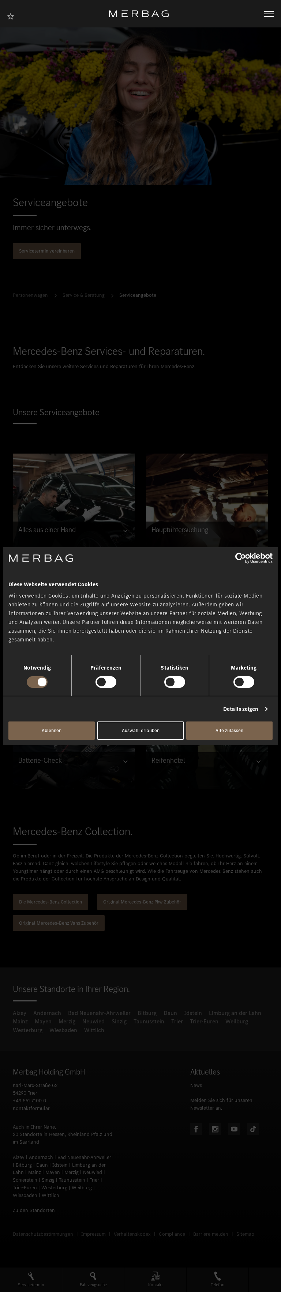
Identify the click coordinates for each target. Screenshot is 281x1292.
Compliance (172, 1234)
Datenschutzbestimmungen (43, 1234)
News (196, 1085)
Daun (170, 1013)
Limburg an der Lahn (235, 1013)
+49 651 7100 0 (29, 1100)
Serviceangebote (137, 295)
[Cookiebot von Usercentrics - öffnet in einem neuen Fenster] (241, 557)
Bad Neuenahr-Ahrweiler (99, 1013)
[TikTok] (253, 1129)
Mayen (43, 1021)
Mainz (20, 1021)
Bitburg (147, 1013)
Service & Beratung (84, 295)
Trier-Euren (204, 1021)
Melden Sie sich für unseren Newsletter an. (221, 1104)
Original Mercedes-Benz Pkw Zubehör (142, 902)
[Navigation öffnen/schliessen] (269, 14)
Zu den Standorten (34, 1210)
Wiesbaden (63, 1030)
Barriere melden (210, 1234)
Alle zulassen (229, 730)
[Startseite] (141, 13)
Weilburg (236, 1021)
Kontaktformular (31, 1108)
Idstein (193, 1013)
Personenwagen (30, 295)
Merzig (67, 1021)
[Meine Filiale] (12, 15)
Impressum (93, 1234)
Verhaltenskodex (132, 1234)
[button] (31, 1280)
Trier (177, 1021)
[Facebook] (196, 1129)
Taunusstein (149, 1021)
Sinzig (119, 1021)
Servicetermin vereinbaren (47, 251)
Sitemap (245, 1234)
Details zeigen (240, 709)
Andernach (47, 1013)
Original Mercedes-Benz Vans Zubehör (58, 923)
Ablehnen (51, 730)
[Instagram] (215, 1129)
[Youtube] (234, 1129)
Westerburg (27, 1030)
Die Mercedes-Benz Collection (50, 902)
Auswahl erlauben (141, 730)
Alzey (19, 1013)
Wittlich (94, 1030)
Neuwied (93, 1021)
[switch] (105, 682)
